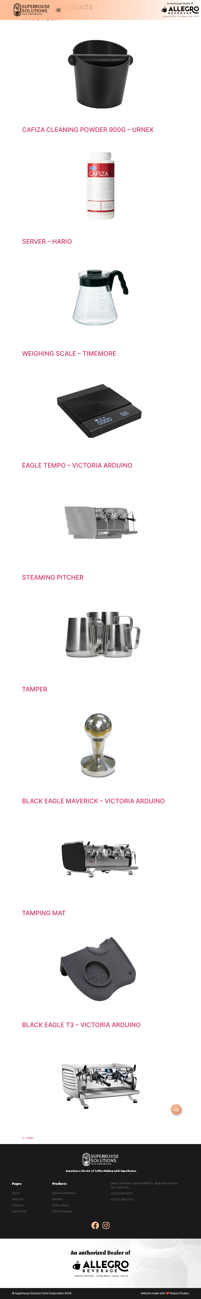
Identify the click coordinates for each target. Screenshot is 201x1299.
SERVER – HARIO (47, 241)
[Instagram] (106, 1225)
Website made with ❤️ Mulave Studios (165, 1293)
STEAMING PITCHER (53, 577)
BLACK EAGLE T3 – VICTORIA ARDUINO (81, 1025)
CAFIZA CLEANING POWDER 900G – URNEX (87, 129)
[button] (58, 10)
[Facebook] (95, 1225)
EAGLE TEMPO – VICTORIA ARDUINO (77, 465)
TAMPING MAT (44, 913)
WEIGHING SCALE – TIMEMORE (69, 353)
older (28, 1138)
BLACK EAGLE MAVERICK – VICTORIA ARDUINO (93, 801)
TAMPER (34, 689)
